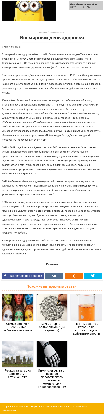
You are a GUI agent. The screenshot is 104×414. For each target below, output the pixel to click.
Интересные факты (56, 32)
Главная (42, 32)
